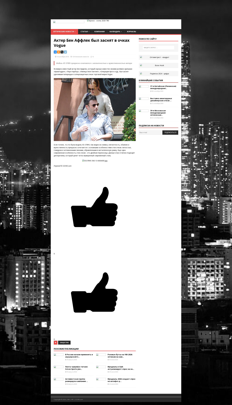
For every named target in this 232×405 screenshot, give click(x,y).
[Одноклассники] (58, 52)
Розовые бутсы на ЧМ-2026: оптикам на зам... (120, 355)
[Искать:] (158, 48)
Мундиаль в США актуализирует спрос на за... (121, 368)
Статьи (84, 31)
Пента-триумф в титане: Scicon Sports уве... (76, 368)
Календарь (115, 31)
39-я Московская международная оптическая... (158, 112)
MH (68, 399)
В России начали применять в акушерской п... (79, 355)
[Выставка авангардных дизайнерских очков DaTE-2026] (144, 103)
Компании (99, 31)
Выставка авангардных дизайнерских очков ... (161, 99)
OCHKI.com (79, 399)
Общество (64, 343)
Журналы (131, 31)
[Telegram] (65, 52)
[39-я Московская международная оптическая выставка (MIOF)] (144, 115)
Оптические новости (63, 31)
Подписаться (170, 132)
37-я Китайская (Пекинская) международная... (163, 87)
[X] (62, 52)
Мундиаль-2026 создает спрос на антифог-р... (121, 380)
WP (72, 399)
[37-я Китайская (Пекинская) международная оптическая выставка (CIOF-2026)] (144, 91)
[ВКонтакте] (55, 52)
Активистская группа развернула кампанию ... (76, 380)
